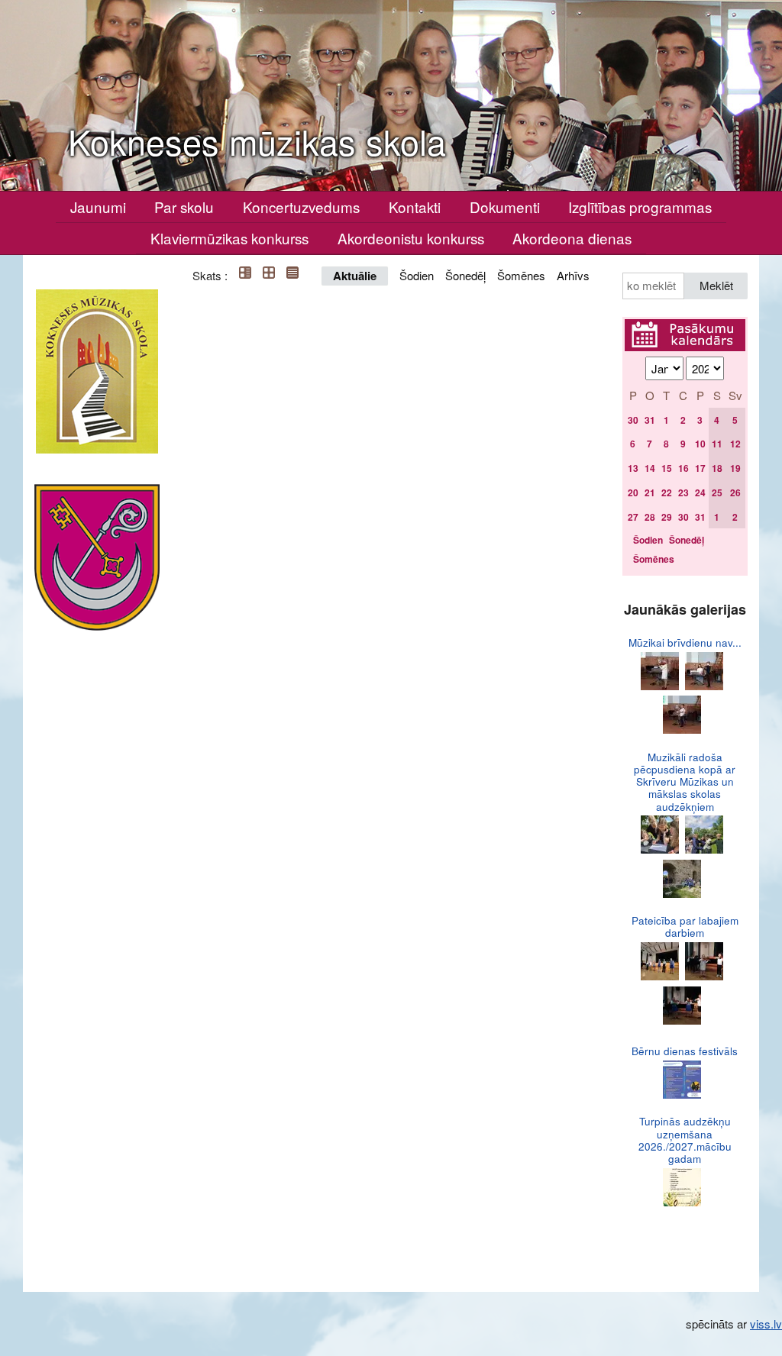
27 (633, 517)
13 (633, 468)
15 (666, 468)
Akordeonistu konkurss (411, 238)
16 (683, 468)
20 (633, 492)
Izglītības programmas (640, 206)
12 (735, 443)
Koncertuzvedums (301, 206)
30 (633, 420)
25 (717, 492)
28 (650, 517)
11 (717, 443)
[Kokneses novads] (97, 557)
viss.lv (766, 1324)
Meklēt (716, 285)
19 (735, 468)
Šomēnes (521, 275)
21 (650, 492)
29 (666, 517)
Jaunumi (98, 206)
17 (700, 468)
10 (700, 443)
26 (735, 492)
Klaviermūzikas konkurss (229, 238)
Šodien (416, 275)
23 (683, 492)
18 (717, 468)
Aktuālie (354, 275)
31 (650, 420)
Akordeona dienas (572, 238)
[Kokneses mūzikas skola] (97, 371)
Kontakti (415, 206)
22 (666, 492)
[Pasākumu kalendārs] (685, 328)
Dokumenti (505, 206)
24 (700, 492)
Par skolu (184, 206)
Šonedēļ (465, 275)
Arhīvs (573, 275)
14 (650, 468)
